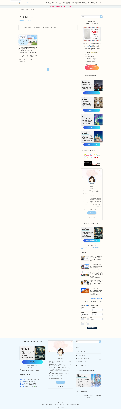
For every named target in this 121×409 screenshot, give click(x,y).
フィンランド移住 (83, 351)
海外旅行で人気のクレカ (30, 384)
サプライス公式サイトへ (92, 92)
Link (78, 404)
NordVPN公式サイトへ (91, 240)
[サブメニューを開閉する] (100, 352)
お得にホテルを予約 (27, 381)
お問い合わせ (92, 212)
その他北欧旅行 (82, 355)
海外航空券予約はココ (29, 379)
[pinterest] (94, 217)
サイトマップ (62, 404)
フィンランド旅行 (83, 358)
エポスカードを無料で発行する (92, 67)
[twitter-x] (89, 217)
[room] (92, 217)
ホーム (43, 404)
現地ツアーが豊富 (27, 386)
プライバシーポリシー (71, 404)
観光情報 (22, 20)
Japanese (13, 0)
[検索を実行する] (101, 16)
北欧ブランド (82, 361)
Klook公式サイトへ (92, 144)
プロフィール (60, 382)
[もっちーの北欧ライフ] (25, 2)
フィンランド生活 (83, 365)
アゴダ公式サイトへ (92, 110)
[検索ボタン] (101, 2)
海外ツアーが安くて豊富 (28, 383)
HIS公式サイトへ (92, 127)
